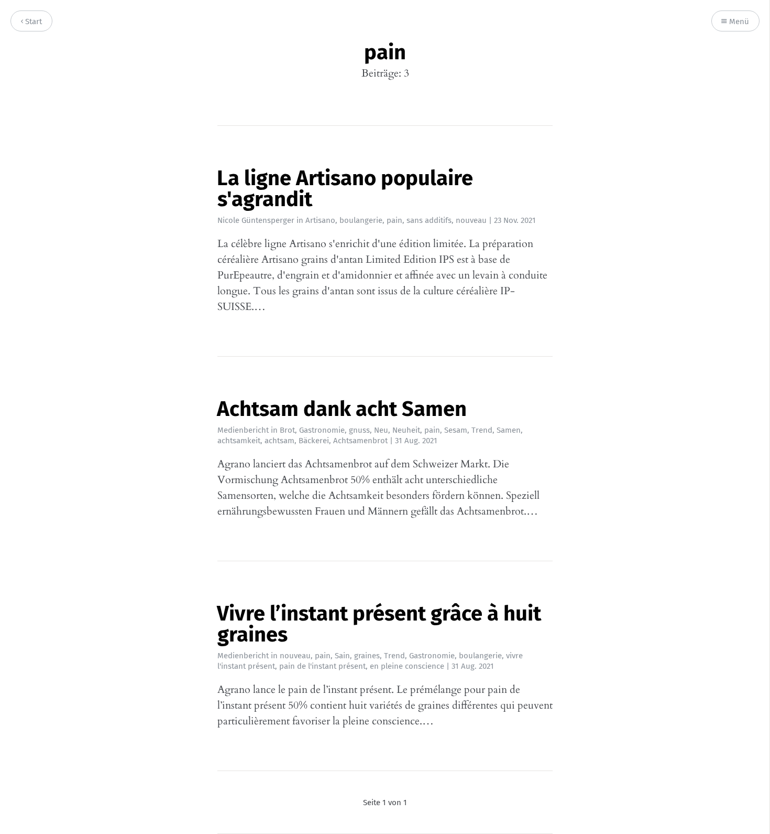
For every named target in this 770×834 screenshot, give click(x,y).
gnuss (359, 430)
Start (32, 21)
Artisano (320, 220)
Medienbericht (243, 430)
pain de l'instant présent (322, 666)
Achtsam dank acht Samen (342, 409)
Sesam (455, 430)
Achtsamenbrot (360, 440)
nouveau (471, 220)
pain (394, 220)
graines (367, 655)
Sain (342, 655)
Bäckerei (314, 440)
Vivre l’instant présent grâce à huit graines (379, 624)
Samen (509, 430)
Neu (381, 430)
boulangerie (360, 220)
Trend (481, 430)
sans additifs (429, 220)
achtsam (279, 440)
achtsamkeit (238, 440)
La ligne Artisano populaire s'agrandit (345, 189)
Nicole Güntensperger (255, 220)
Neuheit (406, 430)
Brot (287, 430)
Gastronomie (322, 430)
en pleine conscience (407, 666)
